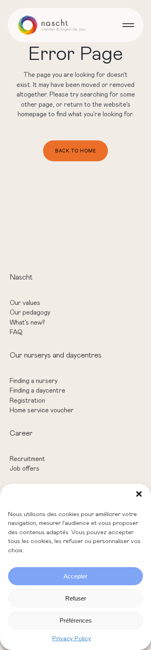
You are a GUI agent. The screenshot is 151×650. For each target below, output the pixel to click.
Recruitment (27, 459)
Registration (27, 400)
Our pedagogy (30, 312)
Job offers (24, 468)
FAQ (16, 332)
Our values (25, 303)
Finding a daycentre (37, 390)
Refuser (75, 598)
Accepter (75, 576)
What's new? (27, 322)
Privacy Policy (71, 639)
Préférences (76, 620)
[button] (139, 494)
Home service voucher (42, 410)
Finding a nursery (34, 381)
